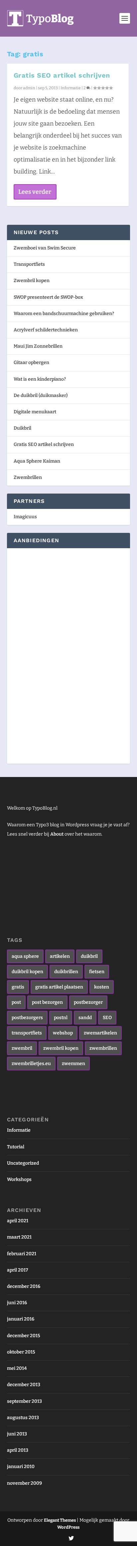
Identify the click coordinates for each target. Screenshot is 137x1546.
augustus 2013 (23, 1417)
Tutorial (15, 1147)
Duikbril (22, 428)
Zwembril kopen (32, 280)
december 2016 (23, 1286)
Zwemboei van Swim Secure (45, 248)
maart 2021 (19, 1237)
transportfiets (27, 1033)
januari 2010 (21, 1466)
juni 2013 (17, 1434)
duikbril (89, 956)
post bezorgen (47, 1002)
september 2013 (24, 1401)
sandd (85, 1017)
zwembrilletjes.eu (31, 1063)
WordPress (68, 1527)
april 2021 (17, 1221)
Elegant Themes (60, 1520)
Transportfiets (29, 264)
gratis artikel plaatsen (59, 987)
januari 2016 (20, 1319)
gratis (18, 987)
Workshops (19, 1179)
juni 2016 (17, 1303)
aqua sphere (25, 956)
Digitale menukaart (35, 412)
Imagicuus (25, 517)
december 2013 (23, 1384)
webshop (63, 1033)
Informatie (71, 88)
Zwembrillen (28, 477)
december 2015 (23, 1336)
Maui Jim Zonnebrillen (38, 346)
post (16, 1002)
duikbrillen (66, 971)
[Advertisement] (34, 655)
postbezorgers (27, 1017)
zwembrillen (103, 1048)
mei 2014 (17, 1368)
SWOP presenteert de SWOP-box (48, 297)
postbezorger (88, 1002)
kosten (101, 987)
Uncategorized (23, 1163)
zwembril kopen (60, 1048)
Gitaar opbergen (31, 362)
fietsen (96, 971)
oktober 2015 (21, 1352)
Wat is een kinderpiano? (40, 379)
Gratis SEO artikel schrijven (62, 75)
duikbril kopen (27, 971)
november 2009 (24, 1483)
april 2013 (17, 1450)
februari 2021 (21, 1254)
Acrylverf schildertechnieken (46, 330)
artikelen (60, 956)
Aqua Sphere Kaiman (37, 461)
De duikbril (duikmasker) (41, 395)
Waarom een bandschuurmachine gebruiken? (64, 313)
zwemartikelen (100, 1033)
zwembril (22, 1048)
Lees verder (34, 191)
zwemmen (73, 1063)
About (57, 834)
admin (29, 88)
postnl (61, 1017)
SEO (107, 1017)
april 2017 (17, 1270)
